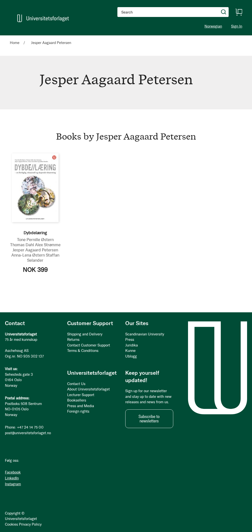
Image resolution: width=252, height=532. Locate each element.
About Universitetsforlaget (88, 389)
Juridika (131, 345)
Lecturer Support (80, 395)
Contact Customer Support (88, 345)
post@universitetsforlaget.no (28, 433)
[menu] (68, 37)
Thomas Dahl (22, 244)
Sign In (236, 26)
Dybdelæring (35, 232)
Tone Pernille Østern (35, 239)
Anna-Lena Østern (28, 255)
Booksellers (76, 400)
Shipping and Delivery (84, 334)
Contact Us (76, 384)
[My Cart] (238, 12)
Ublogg (131, 356)
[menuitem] (16, 37)
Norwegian (213, 26)
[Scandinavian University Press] (43, 18)
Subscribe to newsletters (149, 419)
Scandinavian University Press (144, 337)
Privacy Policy (30, 524)
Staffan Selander (43, 258)
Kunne (130, 350)
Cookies (11, 524)
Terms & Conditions (82, 350)
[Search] (224, 12)
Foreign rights (78, 411)
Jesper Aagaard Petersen (35, 249)
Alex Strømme (48, 244)
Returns (73, 339)
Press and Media (80, 406)
